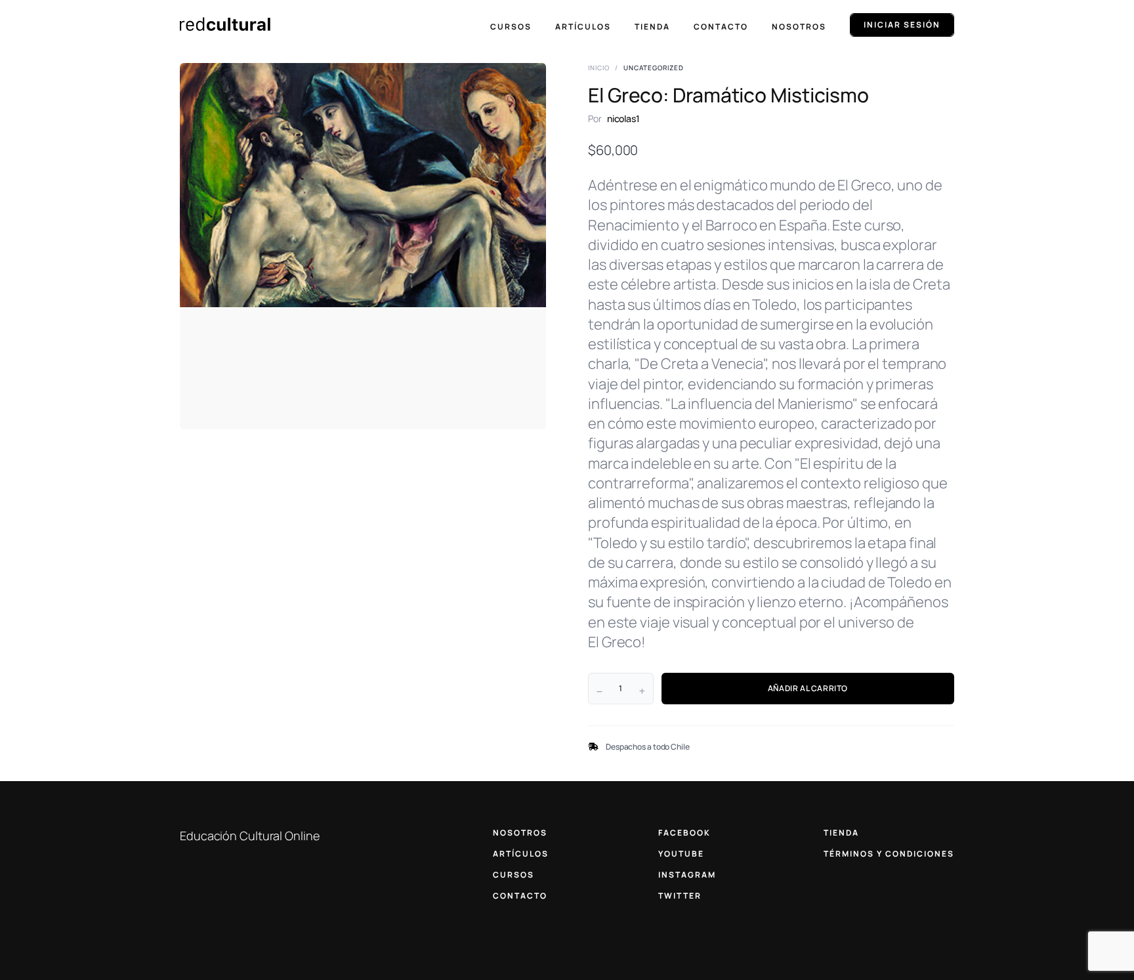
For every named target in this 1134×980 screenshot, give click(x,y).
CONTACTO (520, 895)
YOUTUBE (681, 853)
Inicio (599, 67)
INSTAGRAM (687, 874)
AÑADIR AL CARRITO (808, 688)
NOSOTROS (520, 832)
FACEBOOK (684, 832)
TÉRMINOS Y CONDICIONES (889, 853)
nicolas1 (623, 118)
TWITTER (680, 895)
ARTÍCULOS (521, 853)
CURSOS (513, 874)
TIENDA (841, 832)
